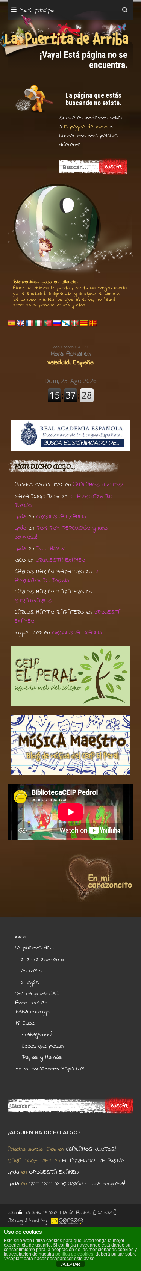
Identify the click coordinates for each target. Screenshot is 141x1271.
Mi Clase (25, 1023)
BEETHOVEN (50, 548)
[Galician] (66, 323)
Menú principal (37, 10)
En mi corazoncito (37, 1068)
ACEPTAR (70, 1264)
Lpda (20, 516)
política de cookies (74, 1254)
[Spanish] (12, 323)
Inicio (21, 936)
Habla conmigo (33, 1011)
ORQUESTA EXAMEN (61, 516)
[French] (30, 323)
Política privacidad (37, 993)
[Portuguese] (48, 323)
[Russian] (57, 323)
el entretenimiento (42, 959)
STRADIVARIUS (33, 600)
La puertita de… (34, 947)
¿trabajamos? (37, 1034)
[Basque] (75, 323)
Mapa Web (73, 1068)
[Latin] (93, 323)
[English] (21, 323)
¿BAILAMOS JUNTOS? (98, 484)
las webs (31, 970)
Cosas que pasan (43, 1046)
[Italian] (39, 323)
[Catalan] (84, 323)
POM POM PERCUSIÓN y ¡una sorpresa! (77, 1183)
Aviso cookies (31, 1002)
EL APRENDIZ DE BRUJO (57, 576)
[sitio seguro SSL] (20, 1213)
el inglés (30, 982)
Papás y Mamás (42, 1057)
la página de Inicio (85, 126)
